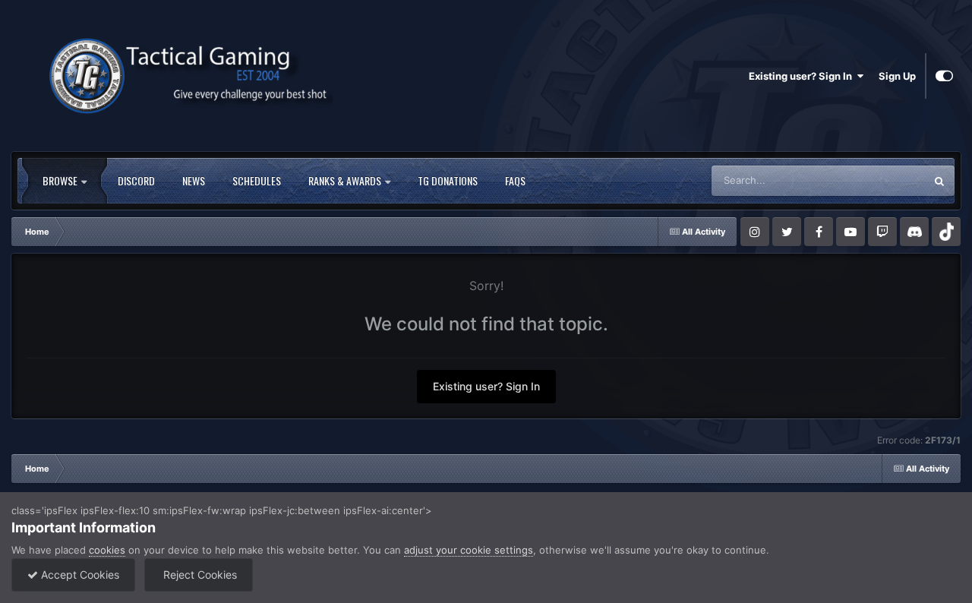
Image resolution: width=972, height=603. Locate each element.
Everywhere (878, 180)
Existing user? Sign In (803, 76)
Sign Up (897, 76)
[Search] (939, 181)
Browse (61, 180)
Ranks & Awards (345, 180)
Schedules (256, 180)
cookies (107, 550)
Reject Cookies (198, 574)
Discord (136, 180)
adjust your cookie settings (468, 550)
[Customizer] (944, 76)
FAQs (515, 180)
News (193, 180)
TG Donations (448, 180)
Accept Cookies (78, 574)
